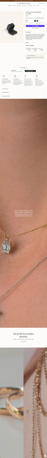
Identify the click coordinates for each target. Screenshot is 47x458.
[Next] (44, 0)
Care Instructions (5, 88)
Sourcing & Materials (6, 96)
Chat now (28, 58)
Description (28, 32)
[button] (9, 5)
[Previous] (2, 0)
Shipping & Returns (5, 92)
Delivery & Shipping (30, 45)
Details (27, 42)
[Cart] (44, 3)
